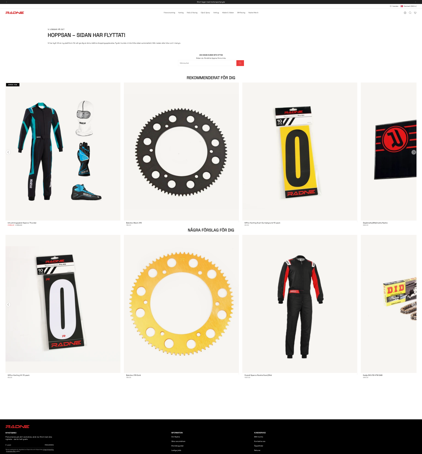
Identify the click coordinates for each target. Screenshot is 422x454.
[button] (169, 13)
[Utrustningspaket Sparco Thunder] (62, 152)
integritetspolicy (48, 449)
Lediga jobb (176, 450)
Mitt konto (258, 437)
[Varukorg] (415, 13)
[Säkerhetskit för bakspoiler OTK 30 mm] (299, 152)
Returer (257, 450)
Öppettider (258, 446)
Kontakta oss (259, 441)
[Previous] (6, 2)
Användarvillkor (11, 451)
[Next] (416, 2)
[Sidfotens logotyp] (17, 426)
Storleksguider (177, 446)
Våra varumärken (178, 441)
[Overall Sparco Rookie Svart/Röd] (299, 304)
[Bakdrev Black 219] (181, 152)
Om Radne (175, 437)
